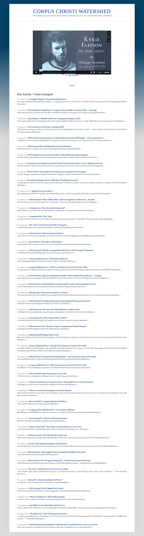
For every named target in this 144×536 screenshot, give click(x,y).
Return (72, 85)
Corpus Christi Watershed (72, 11)
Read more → (22, 104)
